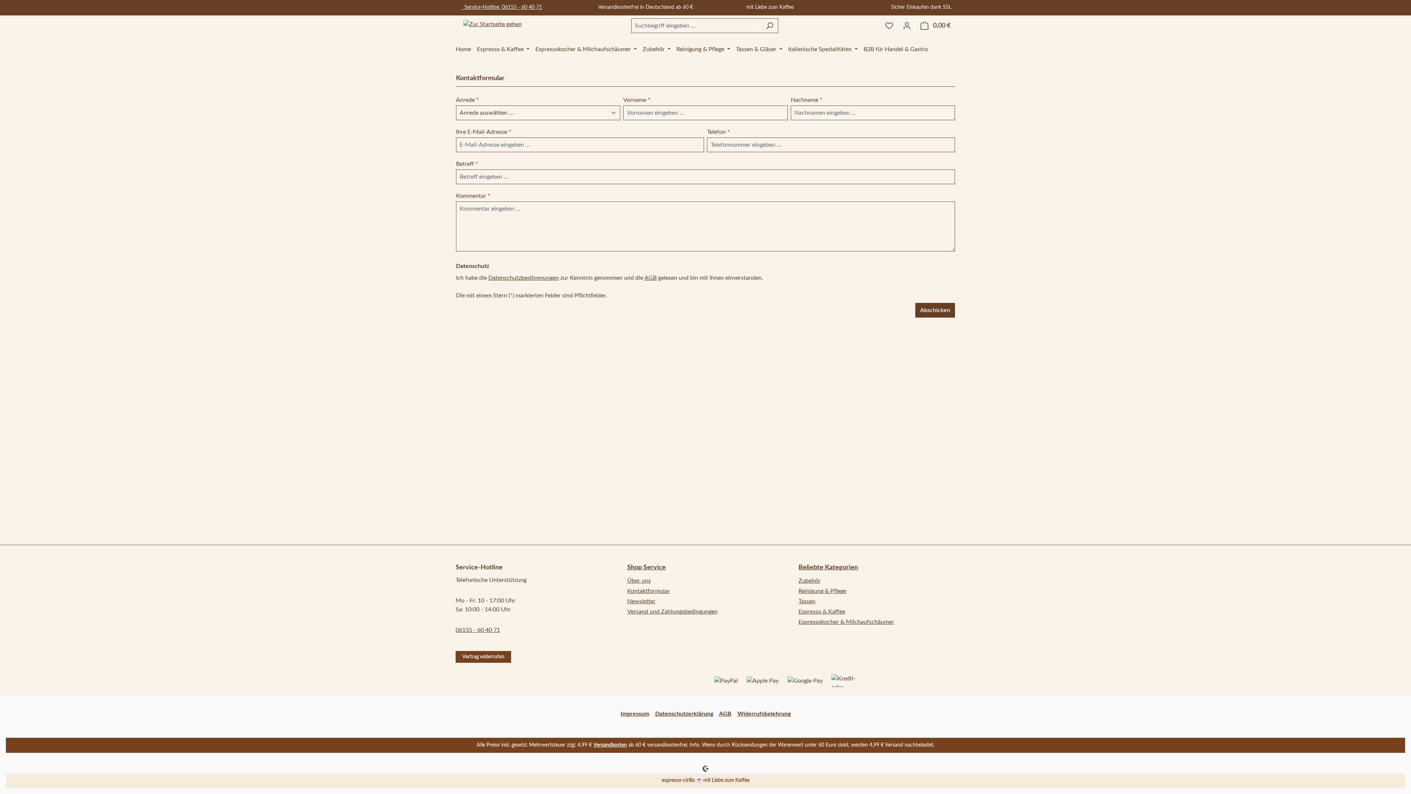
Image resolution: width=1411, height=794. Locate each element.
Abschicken (935, 310)
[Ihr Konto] (907, 25)
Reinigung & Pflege (822, 591)
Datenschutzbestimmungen (523, 278)
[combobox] (696, 25)
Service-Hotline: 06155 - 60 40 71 (502, 7)
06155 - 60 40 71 (478, 630)
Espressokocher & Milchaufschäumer (846, 622)
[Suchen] (769, 25)
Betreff (467, 164)
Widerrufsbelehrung (764, 714)
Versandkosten (610, 745)
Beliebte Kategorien (828, 567)
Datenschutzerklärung (684, 714)
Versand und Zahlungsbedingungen (672, 612)
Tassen (806, 601)
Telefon (718, 132)
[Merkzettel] (889, 25)
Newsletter (641, 601)
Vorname (636, 100)
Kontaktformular (648, 591)
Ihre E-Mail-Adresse (483, 132)
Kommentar (473, 196)
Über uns (639, 581)
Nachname (806, 100)
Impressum (635, 714)
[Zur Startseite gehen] (492, 24)
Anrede (467, 100)
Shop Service (646, 567)
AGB (651, 278)
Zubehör (809, 581)
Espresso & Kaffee (821, 612)
